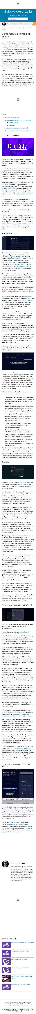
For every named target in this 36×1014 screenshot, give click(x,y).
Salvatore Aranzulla (7, 38)
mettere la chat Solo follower (9, 188)
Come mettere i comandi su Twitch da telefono (18, 131)
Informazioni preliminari (12, 118)
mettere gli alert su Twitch (17, 264)
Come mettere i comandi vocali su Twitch (16, 128)
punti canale (14, 420)
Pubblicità (17, 1003)
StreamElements (13, 122)
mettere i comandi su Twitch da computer (17, 831)
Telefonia (18, 15)
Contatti (12, 1003)
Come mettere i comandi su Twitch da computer (18, 120)
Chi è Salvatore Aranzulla (18, 1002)
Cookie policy (15, 1005)
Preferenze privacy (23, 1005)
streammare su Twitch (23, 748)
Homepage (8, 1002)
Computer (12, 15)
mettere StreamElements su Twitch (11, 319)
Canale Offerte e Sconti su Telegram (17, 23)
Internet (24, 15)
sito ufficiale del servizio (8, 494)
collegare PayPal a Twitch (23, 266)
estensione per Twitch (24, 482)
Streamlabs (12, 125)
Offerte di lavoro (24, 1003)
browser (17, 822)
